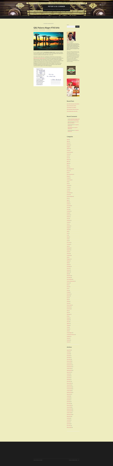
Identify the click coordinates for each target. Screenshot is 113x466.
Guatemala (68, 225)
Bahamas (68, 159)
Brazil (68, 172)
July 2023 (68, 418)
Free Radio (68, 211)
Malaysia (68, 260)
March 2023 (69, 425)
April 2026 (68, 357)
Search (68, 24)
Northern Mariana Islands (71, 281)
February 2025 (69, 383)
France (68, 209)
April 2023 (68, 423)
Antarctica (68, 144)
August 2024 (69, 394)
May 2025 (68, 377)
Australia (68, 154)
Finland (68, 207)
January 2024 (69, 407)
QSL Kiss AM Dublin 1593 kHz (71, 105)
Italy (67, 240)
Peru (67, 288)
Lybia (67, 257)
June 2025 (68, 375)
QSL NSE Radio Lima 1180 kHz (71, 107)
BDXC (68, 41)
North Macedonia (69, 279)
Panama (68, 286)
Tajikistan (68, 323)
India (67, 231)
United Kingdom (69, 332)
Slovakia (68, 301)
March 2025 (69, 381)
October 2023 (69, 412)
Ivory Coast (68, 242)
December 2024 (69, 386)
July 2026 (68, 351)
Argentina (68, 148)
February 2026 (69, 361)
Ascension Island (69, 152)
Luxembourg (69, 255)
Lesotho (68, 251)
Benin (68, 165)
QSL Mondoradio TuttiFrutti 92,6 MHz (73, 109)
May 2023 (68, 421)
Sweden (68, 319)
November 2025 (69, 366)
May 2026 (68, 355)
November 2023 (69, 410)
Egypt (68, 200)
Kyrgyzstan (68, 249)
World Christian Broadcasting (39, 58)
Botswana (68, 170)
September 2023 (69, 414)
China (68, 183)
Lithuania (68, 253)
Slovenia (68, 303)
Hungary (68, 227)
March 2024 (69, 403)
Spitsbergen (68, 314)
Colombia (68, 185)
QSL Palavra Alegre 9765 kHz (46, 28)
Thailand (68, 325)
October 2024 (69, 390)
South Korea (69, 308)
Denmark (68, 194)
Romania (68, 295)
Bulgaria (68, 176)
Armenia (68, 150)
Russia (68, 297)
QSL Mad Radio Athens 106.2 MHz (72, 111)
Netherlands (69, 275)
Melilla (68, 262)
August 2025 (69, 372)
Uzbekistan (68, 336)
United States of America (70, 334)
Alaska (68, 139)
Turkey (68, 327)
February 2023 (69, 427)
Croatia (68, 187)
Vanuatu (68, 338)
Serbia (68, 299)
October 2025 (69, 368)
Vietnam (68, 341)
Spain (68, 312)
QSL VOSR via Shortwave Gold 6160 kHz (73, 103)
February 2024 (69, 405)
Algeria (68, 141)
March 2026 (69, 359)
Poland (68, 290)
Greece (68, 218)
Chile (67, 181)
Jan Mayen (68, 244)
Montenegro (69, 266)
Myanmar (68, 270)
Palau (68, 284)
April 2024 (68, 401)
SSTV (67, 316)
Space (68, 310)
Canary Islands (69, 179)
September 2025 (69, 370)
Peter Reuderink (70, 127)
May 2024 (68, 399)
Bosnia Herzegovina (70, 168)
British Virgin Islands (70, 174)
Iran (67, 235)
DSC (67, 198)
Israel (68, 238)
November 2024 (69, 388)
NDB (67, 273)
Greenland (68, 220)
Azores (68, 157)
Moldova (68, 264)
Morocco (68, 268)
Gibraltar (68, 216)
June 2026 (68, 353)
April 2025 (68, 379)
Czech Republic (69, 192)
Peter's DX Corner (56, 6)
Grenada (68, 222)
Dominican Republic (70, 196)
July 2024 (68, 396)
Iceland (68, 229)
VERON (68, 42)
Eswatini (68, 203)
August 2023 (69, 416)
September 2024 (69, 392)
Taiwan (68, 321)
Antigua (68, 146)
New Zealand (69, 277)
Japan (68, 246)
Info (67, 233)
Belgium (68, 163)
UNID (68, 330)
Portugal (68, 292)
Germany (68, 214)
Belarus (68, 161)
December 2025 (69, 364)
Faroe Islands (69, 205)
